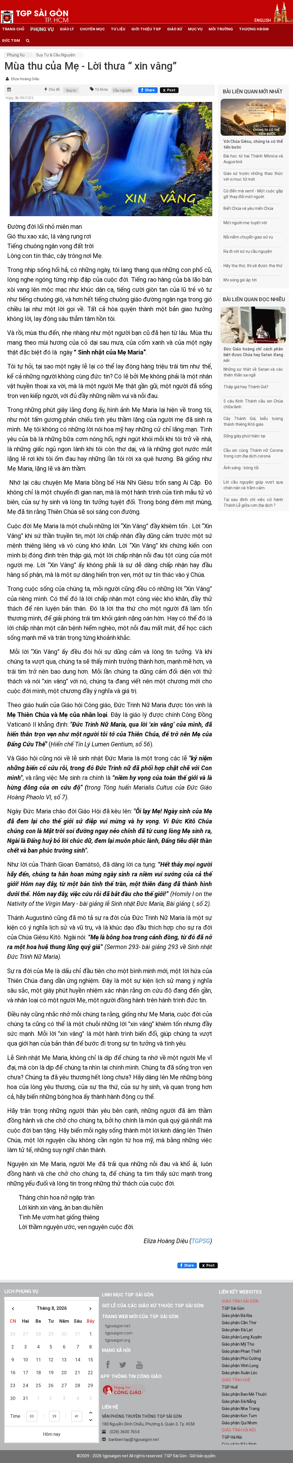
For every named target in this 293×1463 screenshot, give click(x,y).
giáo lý (67, 29)
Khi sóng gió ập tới (240, 280)
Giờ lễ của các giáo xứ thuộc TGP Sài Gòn (152, 1305)
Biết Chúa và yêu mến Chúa (248, 208)
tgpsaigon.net (117, 1326)
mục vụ (195, 29)
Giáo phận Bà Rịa (237, 1315)
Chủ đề (54, 90)
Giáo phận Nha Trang (241, 1408)
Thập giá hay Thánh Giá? (245, 387)
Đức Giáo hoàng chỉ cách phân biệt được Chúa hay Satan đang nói (253, 355)
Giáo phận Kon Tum (239, 1415)
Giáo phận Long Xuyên (242, 1337)
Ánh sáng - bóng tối (241, 468)
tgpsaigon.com (118, 1333)
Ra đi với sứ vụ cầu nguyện (247, 251)
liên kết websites (240, 1292)
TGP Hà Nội (232, 1437)
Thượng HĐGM (254, 29)
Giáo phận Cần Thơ (239, 1322)
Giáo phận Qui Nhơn (239, 1423)
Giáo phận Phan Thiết (241, 1351)
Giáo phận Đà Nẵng (239, 1401)
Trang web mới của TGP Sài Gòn (140, 1316)
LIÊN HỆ (110, 1407)
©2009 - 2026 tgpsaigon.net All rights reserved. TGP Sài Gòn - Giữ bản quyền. (146, 1456)
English (262, 20)
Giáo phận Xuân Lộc (240, 1373)
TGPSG (200, 1241)
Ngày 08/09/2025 (19, 98)
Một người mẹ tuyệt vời (245, 222)
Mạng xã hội (116, 1350)
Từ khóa (101, 90)
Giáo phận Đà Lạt (237, 1330)
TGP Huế (230, 1387)
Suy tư (71, 90)
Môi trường (221, 29)
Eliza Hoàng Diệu (25, 79)
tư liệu (118, 29)
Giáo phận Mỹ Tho (238, 1344)
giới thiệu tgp (146, 29)
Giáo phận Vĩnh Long (240, 1365)
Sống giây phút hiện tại (244, 436)
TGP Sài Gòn (233, 1308)
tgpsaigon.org (117, 1340)
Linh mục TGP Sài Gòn (127, 1295)
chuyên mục (92, 29)
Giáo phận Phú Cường (241, 1358)
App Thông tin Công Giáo (131, 1376)
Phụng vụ (16, 55)
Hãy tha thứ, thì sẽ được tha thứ (252, 265)
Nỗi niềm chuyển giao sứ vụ (248, 237)
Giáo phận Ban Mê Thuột (244, 1394)
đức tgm (11, 40)
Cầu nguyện (122, 90)
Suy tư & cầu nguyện (55, 55)
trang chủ (13, 29)
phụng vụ (42, 29)
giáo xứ (174, 29)
